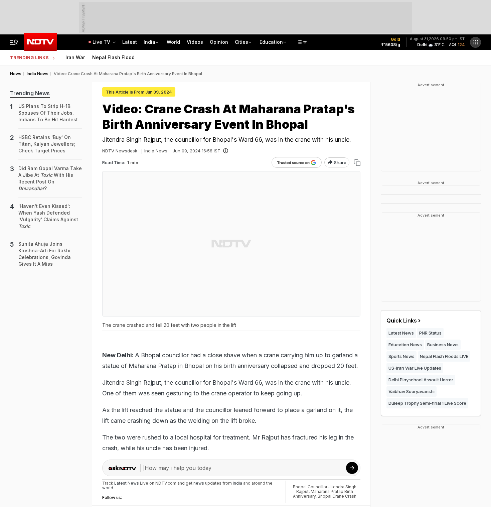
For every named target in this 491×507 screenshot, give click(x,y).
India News (155, 150)
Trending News (30, 93)
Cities (241, 42)
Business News (443, 344)
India (149, 42)
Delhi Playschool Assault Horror (420, 379)
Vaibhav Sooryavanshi (411, 391)
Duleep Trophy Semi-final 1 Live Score (427, 403)
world (107, 487)
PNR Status (430, 333)
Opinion (219, 42)
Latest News (401, 333)
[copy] (357, 162)
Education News (405, 344)
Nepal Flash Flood (113, 57)
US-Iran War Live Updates (414, 368)
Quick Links (401, 320)
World (173, 42)
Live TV (102, 42)
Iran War (75, 57)
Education (271, 42)
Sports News (401, 356)
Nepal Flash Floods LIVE (444, 356)
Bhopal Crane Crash (337, 496)
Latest (129, 42)
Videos (195, 42)
